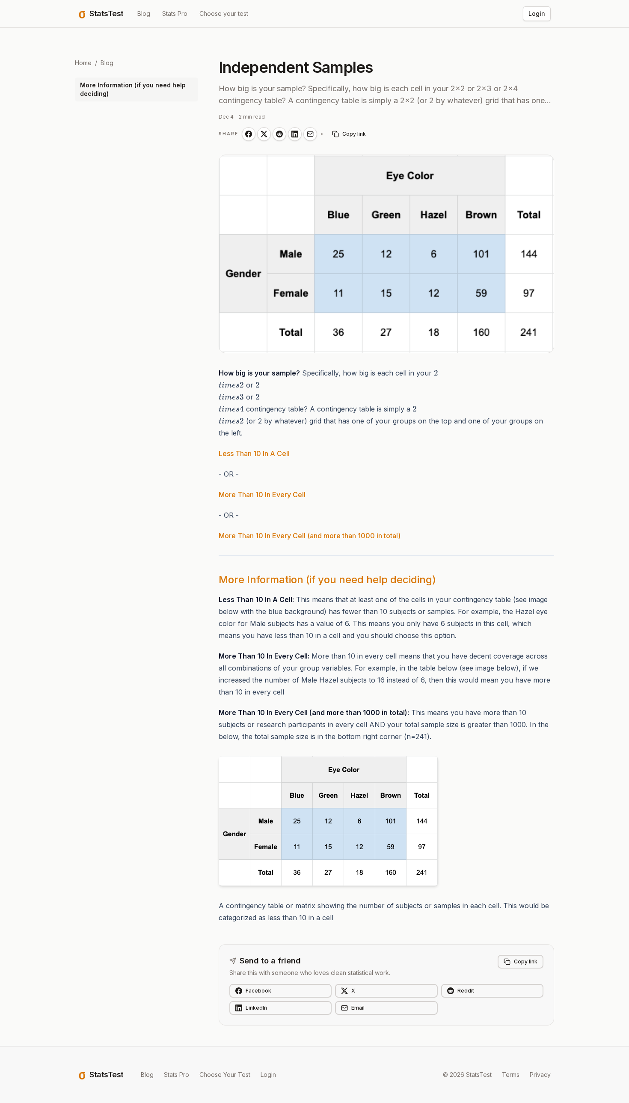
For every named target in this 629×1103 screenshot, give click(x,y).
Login (536, 13)
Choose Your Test (224, 1074)
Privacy (540, 1074)
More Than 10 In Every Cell (262, 494)
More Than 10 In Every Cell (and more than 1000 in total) (310, 535)
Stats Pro (174, 13)
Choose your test (223, 13)
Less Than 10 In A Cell (254, 453)
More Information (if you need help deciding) (133, 89)
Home (83, 62)
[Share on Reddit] (279, 134)
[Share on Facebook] (248, 134)
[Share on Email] (310, 134)
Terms (510, 1074)
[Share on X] (264, 134)
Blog (143, 13)
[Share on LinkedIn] (295, 134)
